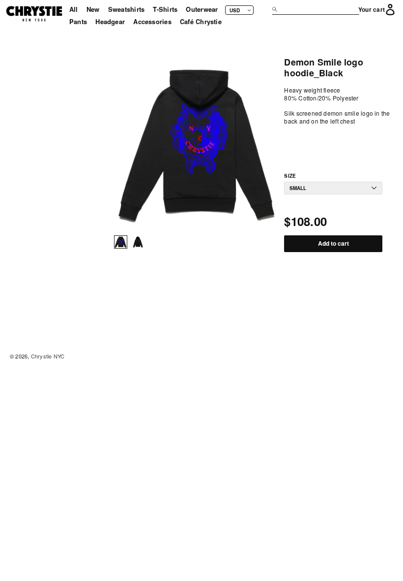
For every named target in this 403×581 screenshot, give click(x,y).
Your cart (371, 10)
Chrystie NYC (48, 356)
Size (290, 176)
